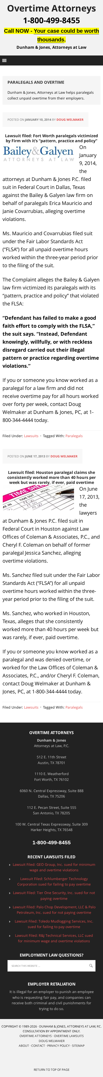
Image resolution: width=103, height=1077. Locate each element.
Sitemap (78, 1046)
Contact (38, 1046)
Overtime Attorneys (51, 8)
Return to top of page (52, 1070)
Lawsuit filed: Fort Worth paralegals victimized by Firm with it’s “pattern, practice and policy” (51, 138)
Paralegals (74, 435)
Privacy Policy (58, 1046)
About (24, 1046)
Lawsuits (31, 435)
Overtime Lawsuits (69, 1036)
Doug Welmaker (70, 119)
